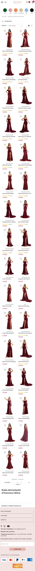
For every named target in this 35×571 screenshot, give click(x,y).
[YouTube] (8, 526)
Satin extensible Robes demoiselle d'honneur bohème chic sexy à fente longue (9, 418)
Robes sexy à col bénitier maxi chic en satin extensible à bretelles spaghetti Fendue (24, 136)
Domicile (4, 16)
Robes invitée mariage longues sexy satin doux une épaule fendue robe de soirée (9, 193)
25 (29, 482)
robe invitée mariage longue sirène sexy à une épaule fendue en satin (8, 390)
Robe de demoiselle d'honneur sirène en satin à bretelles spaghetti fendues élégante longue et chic (25, 361)
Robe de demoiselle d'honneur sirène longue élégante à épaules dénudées (24, 222)
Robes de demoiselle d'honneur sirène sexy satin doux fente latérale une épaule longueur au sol (25, 473)
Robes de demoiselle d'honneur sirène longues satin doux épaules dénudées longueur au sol (9, 445)
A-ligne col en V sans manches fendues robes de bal (25, 445)
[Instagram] (4, 526)
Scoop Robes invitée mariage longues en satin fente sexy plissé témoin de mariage (8, 250)
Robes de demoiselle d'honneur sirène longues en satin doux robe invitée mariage (9, 108)
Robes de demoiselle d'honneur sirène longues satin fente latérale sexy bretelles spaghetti (24, 306)
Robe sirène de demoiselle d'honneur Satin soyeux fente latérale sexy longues (25, 333)
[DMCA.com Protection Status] (17, 565)
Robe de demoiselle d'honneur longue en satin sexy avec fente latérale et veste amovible (25, 390)
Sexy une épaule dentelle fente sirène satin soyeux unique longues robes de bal (8, 136)
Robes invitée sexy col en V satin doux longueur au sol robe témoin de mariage (25, 193)
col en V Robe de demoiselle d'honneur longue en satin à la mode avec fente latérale (9, 279)
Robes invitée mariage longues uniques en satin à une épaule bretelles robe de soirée (25, 418)
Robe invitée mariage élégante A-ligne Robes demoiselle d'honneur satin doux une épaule (9, 51)
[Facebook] (1, 526)
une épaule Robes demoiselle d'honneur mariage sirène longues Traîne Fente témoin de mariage (24, 79)
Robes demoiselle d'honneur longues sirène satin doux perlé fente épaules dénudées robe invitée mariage (8, 165)
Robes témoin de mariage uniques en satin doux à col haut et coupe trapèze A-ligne (9, 361)
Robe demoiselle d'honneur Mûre (16, 16)
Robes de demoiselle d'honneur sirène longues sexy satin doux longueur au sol (8, 473)
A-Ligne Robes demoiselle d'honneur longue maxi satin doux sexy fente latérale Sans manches (24, 51)
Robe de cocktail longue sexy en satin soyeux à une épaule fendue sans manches (25, 108)
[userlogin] (27, 2)
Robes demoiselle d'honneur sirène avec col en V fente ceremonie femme (9, 306)
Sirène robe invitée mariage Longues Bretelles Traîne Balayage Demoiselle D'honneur (25, 165)
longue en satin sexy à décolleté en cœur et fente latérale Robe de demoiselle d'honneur (25, 279)
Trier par (4, 25)
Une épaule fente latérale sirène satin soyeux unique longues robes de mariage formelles (9, 222)
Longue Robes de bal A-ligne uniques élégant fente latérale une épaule (9, 333)
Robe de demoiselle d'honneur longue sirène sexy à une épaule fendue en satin (24, 250)
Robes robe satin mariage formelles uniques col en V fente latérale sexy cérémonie (9, 79)
